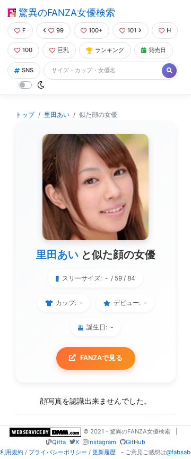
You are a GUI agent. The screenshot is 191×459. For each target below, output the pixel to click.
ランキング (109, 50)
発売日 (157, 50)
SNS (27, 70)
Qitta (59, 442)
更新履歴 (104, 452)
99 (60, 30)
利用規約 (11, 452)
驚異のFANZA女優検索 (65, 12)
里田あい (57, 114)
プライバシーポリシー (58, 452)
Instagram (102, 442)
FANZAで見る (101, 358)
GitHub (135, 442)
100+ (95, 30)
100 (27, 50)
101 (131, 30)
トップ (24, 114)
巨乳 (63, 50)
